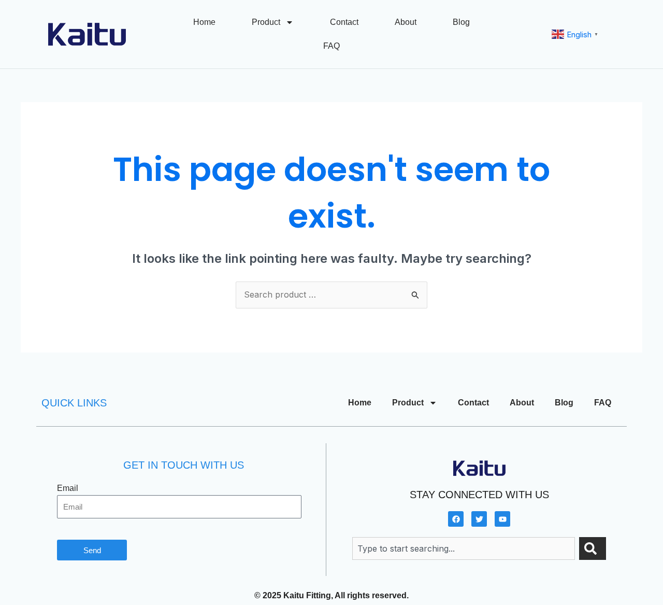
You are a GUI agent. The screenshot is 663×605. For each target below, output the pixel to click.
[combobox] (463, 548)
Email (67, 488)
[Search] (592, 548)
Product (266, 22)
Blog (461, 22)
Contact (344, 22)
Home (204, 22)
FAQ (331, 45)
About (405, 22)
